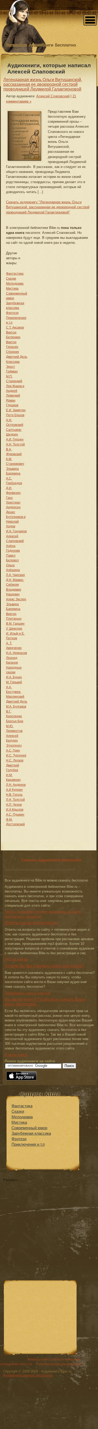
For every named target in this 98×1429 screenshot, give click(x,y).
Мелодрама (15, 283)
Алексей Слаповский (53, 96)
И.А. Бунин (14, 677)
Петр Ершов (15, 415)
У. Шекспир (14, 628)
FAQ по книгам (16, 959)
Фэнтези (12, 313)
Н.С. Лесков (14, 760)
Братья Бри (14, 721)
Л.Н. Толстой (15, 799)
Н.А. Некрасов (16, 653)
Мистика (12, 288)
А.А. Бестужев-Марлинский (15, 691)
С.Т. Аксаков (15, 327)
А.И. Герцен (15, 439)
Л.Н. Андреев (16, 785)
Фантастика (15, 273)
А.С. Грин (13, 750)
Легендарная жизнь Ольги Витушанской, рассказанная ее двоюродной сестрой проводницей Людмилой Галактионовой (42, 84)
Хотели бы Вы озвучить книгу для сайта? (44, 966)
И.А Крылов (14, 809)
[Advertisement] (47, 1218)
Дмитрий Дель (16, 357)
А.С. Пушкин (15, 814)
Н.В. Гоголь (14, 795)
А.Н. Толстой (15, 444)
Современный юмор (29, 1128)
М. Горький (14, 682)
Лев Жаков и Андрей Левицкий (15, 390)
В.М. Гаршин (15, 623)
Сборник (12, 352)
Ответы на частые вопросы (31, 922)
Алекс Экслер (16, 599)
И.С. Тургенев (16, 755)
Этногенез (14, 745)
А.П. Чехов (14, 804)
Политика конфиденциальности (59, 1364)
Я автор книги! (16, 1055)
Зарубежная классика (31, 1133)
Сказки (11, 278)
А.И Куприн (14, 790)
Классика (13, 362)
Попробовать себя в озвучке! (28, 993)
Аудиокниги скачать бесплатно (27, 1375)
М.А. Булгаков (16, 706)
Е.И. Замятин (16, 410)
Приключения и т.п (28, 1144)
